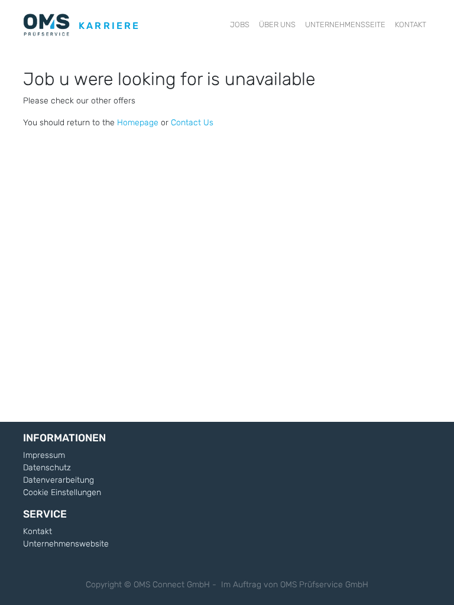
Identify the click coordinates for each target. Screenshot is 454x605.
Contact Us (192, 123)
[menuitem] (239, 25)
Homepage (137, 123)
